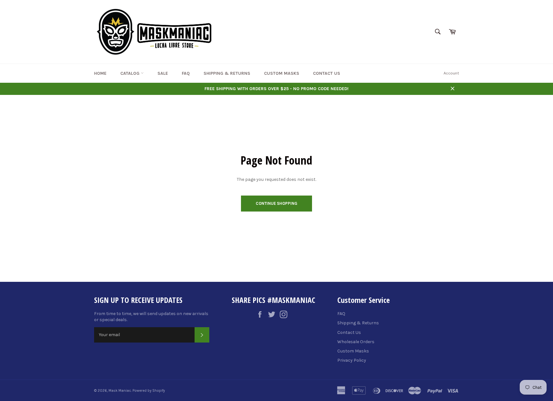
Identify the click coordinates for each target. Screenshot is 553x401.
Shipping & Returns (227, 73)
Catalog (130, 73)
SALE (162, 73)
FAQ (186, 73)
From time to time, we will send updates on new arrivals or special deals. (151, 316)
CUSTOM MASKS (281, 73)
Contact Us (326, 73)
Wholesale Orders (355, 341)
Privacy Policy (351, 360)
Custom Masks (353, 351)
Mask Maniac (119, 391)
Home (100, 73)
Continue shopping (276, 203)
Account (451, 73)
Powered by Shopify (148, 391)
